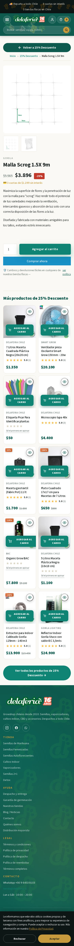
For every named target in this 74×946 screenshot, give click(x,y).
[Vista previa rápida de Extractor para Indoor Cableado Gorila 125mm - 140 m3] (30, 597)
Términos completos (15, 868)
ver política (67, 272)
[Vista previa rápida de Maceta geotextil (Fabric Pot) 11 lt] (30, 452)
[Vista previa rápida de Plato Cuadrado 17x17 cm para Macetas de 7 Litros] (64, 452)
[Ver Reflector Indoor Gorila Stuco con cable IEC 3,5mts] (54, 607)
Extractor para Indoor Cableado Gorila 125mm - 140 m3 (19, 637)
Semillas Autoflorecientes (18, 755)
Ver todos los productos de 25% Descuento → (37, 673)
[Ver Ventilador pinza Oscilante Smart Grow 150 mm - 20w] (54, 321)
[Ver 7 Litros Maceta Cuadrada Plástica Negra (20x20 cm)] (19, 321)
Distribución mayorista (16, 830)
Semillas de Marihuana (16, 743)
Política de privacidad (16, 850)
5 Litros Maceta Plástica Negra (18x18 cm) (50, 562)
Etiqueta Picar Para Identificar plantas (18, 419)
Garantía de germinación (17, 800)
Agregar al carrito (45, 249)
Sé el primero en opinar (17, 430)
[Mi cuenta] (52, 20)
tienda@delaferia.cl (14, 888)
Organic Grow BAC (17, 558)
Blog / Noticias (11, 812)
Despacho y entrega (15, 794)
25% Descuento (29, 56)
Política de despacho (15, 856)
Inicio (13, 56)
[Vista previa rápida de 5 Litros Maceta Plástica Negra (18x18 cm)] (64, 522)
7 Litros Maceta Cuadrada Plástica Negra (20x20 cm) (17, 351)
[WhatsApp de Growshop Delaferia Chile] (26, 728)
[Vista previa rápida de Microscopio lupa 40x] (64, 381)
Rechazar (19, 938)
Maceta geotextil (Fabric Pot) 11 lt (17, 490)
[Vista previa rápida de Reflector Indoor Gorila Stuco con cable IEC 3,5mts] (64, 597)
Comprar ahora (37, 261)
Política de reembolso (16, 862)
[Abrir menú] (7, 20)
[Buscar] (66, 30)
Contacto (8, 818)
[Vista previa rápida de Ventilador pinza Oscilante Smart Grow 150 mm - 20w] (64, 311)
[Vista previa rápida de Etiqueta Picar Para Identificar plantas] (30, 381)
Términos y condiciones (17, 844)
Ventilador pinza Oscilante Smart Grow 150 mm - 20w (53, 351)
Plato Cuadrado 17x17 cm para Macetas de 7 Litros (53, 492)
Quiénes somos (12, 824)
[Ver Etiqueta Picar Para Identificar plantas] (19, 392)
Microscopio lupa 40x (54, 417)
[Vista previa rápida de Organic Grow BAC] (30, 522)
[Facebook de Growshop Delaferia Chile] (16, 728)
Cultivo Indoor (11, 761)
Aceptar (54, 938)
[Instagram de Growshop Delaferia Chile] (7, 728)
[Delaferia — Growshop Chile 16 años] (30, 19)
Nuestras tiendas (13, 806)
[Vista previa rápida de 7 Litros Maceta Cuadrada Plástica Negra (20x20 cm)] (30, 311)
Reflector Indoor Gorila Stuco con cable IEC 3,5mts (51, 637)
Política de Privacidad (41, 928)
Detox (6, 780)
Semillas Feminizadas (15, 749)
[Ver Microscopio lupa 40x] (54, 392)
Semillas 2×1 (10, 774)
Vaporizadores (11, 767)
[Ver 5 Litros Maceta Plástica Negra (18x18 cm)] (54, 533)
